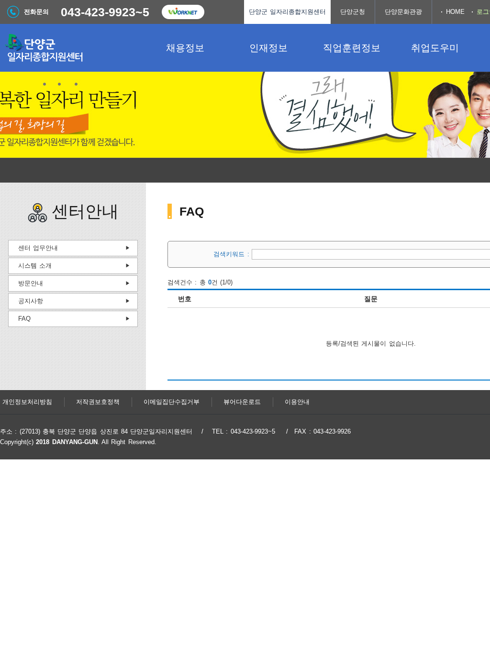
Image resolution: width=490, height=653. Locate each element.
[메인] (72, 48)
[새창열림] (182, 12)
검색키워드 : (232, 254)
